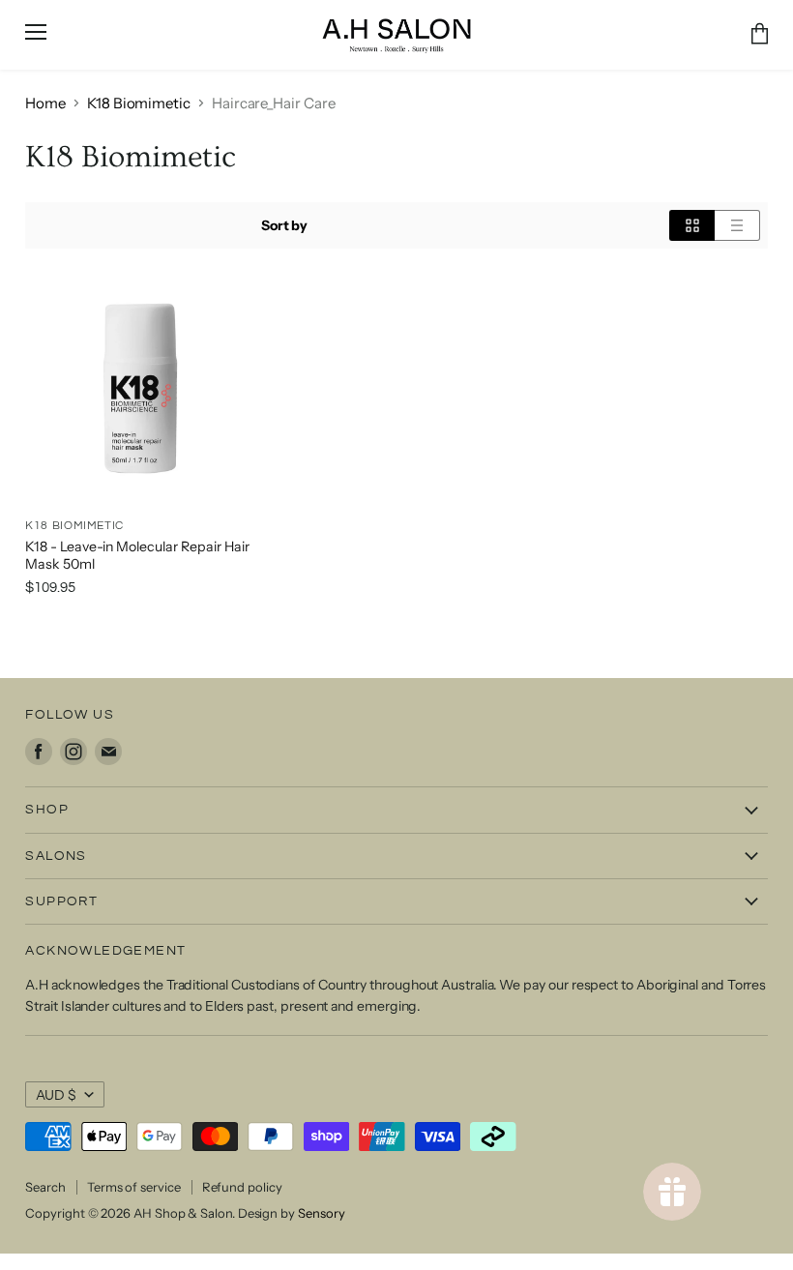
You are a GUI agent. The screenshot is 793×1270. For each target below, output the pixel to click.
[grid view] (692, 225)
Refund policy (242, 1187)
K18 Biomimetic (139, 103)
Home (45, 103)
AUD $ (56, 1095)
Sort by (284, 225)
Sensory (321, 1213)
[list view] (737, 225)
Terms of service (134, 1187)
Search (45, 1187)
